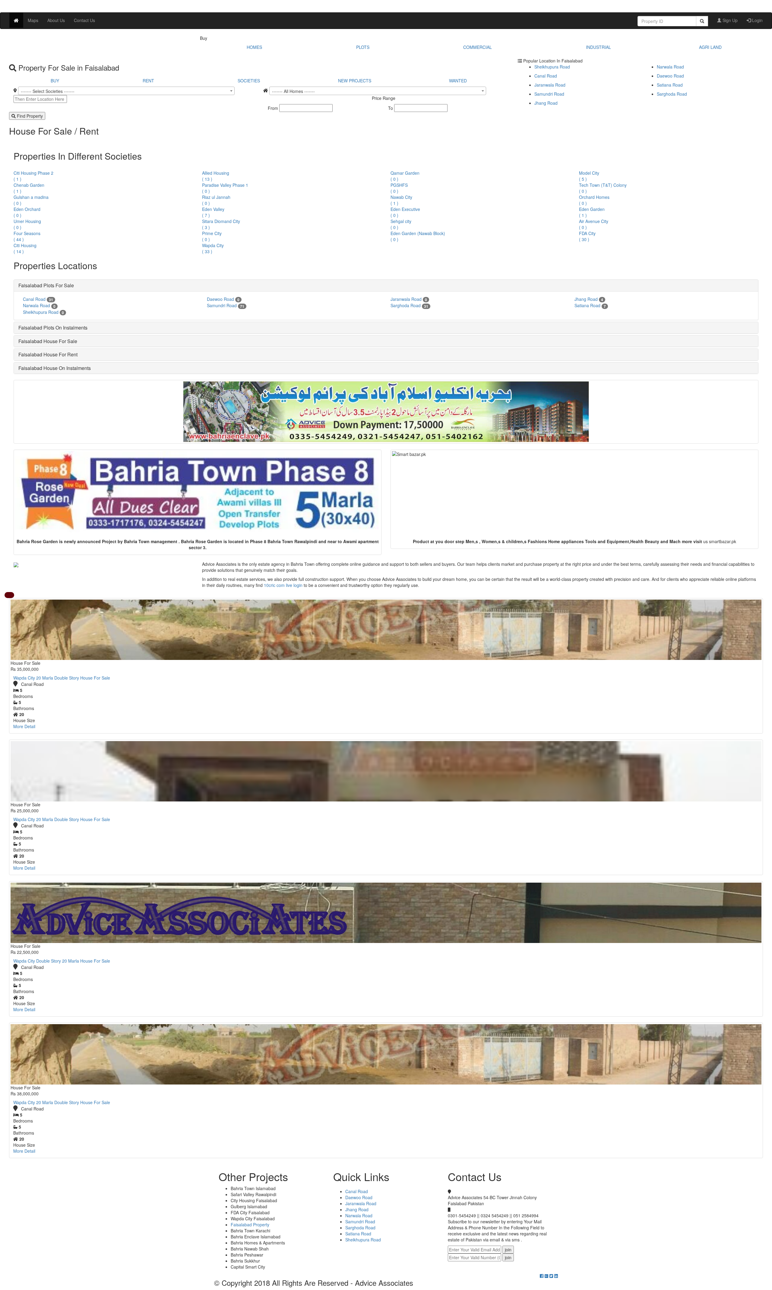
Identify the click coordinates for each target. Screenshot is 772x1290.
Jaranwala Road (549, 85)
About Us (56, 20)
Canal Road (545, 76)
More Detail (24, 726)
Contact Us (84, 20)
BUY (55, 81)
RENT (148, 81)
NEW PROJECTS (354, 81)
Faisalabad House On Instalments (54, 368)
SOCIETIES (249, 81)
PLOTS (362, 47)
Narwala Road (670, 67)
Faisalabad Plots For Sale (46, 285)
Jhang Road (546, 103)
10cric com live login (283, 585)
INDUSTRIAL (598, 47)
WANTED (458, 81)
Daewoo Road (670, 76)
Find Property (29, 116)
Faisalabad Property (250, 1225)
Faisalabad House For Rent (48, 354)
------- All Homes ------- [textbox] (293, 91)
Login (757, 20)
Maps (33, 20)
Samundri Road (549, 94)
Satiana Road (670, 85)
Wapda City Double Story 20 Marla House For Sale (61, 961)
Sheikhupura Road (552, 67)
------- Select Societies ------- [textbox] (47, 91)
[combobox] (126, 91)
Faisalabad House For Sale (47, 341)
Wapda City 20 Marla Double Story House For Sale (61, 678)
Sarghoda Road (672, 94)
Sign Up (729, 20)
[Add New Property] (9, 595)
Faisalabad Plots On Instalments (52, 327)
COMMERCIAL (477, 47)
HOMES (254, 47)
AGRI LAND (710, 47)
